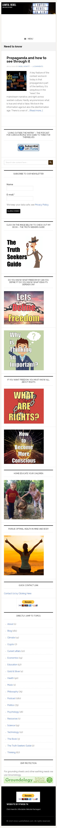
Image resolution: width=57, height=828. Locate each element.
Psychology (13, 712)
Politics (10, 705)
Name (10, 184)
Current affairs (14, 651)
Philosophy (12, 691)
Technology (13, 732)
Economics (12, 658)
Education (12, 664)
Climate (11, 637)
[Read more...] (36, 110)
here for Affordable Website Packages (25, 809)
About (10, 624)
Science (11, 725)
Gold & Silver (13, 671)
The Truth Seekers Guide (19, 745)
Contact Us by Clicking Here (17, 593)
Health (10, 678)
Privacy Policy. (42, 204)
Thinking (11, 752)
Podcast (11, 698)
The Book (12, 739)
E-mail (11, 194)
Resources (12, 718)
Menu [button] (30, 39)
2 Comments (38, 66)
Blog (9, 631)
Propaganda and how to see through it (26, 59)
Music (10, 685)
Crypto (10, 644)
